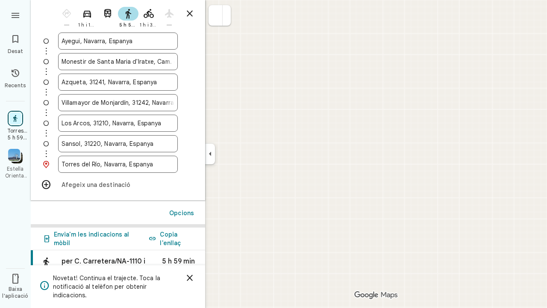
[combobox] (118, 41)
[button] (216, 15)
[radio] (66, 16)
